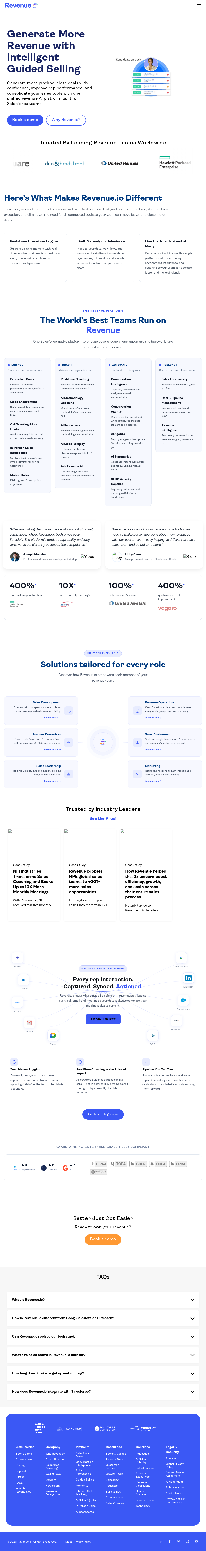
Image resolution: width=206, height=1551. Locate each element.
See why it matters (103, 1019)
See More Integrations (103, 1114)
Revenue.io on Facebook (169, 1541)
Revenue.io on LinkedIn (161, 1541)
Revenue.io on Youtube (196, 1541)
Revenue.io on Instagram (187, 1541)
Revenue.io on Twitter (178, 1541)
